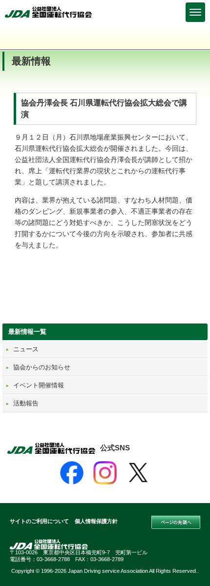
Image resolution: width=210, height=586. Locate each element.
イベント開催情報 (38, 385)
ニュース (26, 349)
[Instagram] (105, 472)
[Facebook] (71, 472)
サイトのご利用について (39, 521)
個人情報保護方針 (96, 521)
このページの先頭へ (175, 522)
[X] (138, 472)
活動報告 (26, 403)
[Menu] (195, 12)
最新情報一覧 (27, 331)
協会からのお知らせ (41, 367)
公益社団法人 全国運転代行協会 (49, 12)
